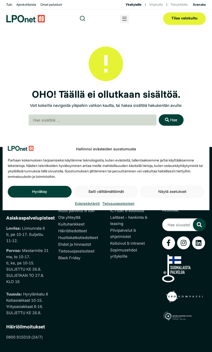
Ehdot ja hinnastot (74, 244)
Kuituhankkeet (71, 224)
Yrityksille (156, 4)
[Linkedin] (198, 242)
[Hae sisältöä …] (92, 120)
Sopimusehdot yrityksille (123, 253)
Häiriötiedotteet (72, 230)
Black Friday (69, 257)
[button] (124, 19)
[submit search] (199, 224)
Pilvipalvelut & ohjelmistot (123, 233)
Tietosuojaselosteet (118, 203)
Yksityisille (133, 4)
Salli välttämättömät (106, 191)
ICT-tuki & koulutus (127, 210)
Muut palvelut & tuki (76, 210)
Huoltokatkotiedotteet (78, 237)
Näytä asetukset (172, 191)
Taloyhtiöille (179, 4)
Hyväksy (39, 191)
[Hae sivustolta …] (181, 224)
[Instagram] (183, 242)
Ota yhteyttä (69, 217)
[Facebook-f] (168, 242)
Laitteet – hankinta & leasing (128, 220)
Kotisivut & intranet (127, 243)
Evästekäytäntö (87, 203)
